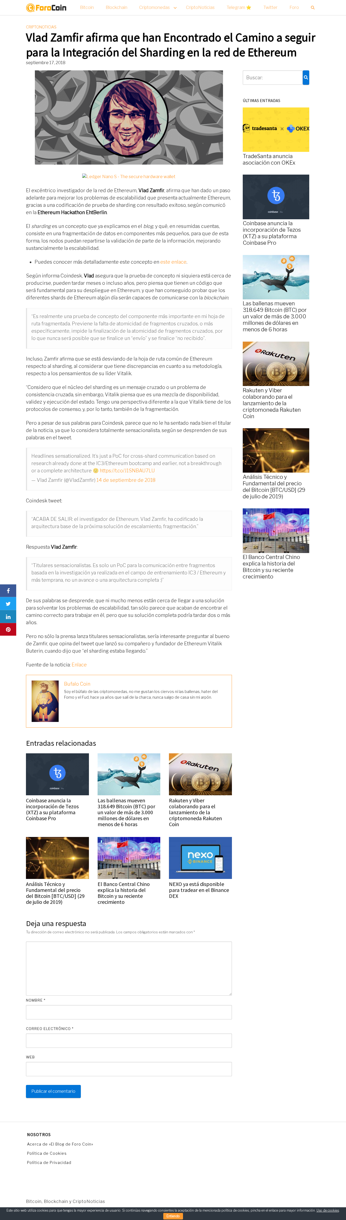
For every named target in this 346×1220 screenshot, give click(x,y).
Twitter (270, 7)
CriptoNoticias (200, 7)
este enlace (173, 262)
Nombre (35, 1000)
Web (30, 1057)
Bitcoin (87, 7)
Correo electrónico (50, 1028)
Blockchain (116, 7)
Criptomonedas (154, 7)
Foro (294, 7)
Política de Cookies (47, 1153)
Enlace (79, 665)
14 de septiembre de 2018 (126, 480)
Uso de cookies (328, 1210)
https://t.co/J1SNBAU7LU (127, 470)
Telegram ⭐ (239, 7)
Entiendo (173, 1216)
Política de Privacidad (49, 1162)
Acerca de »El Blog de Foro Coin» (60, 1144)
